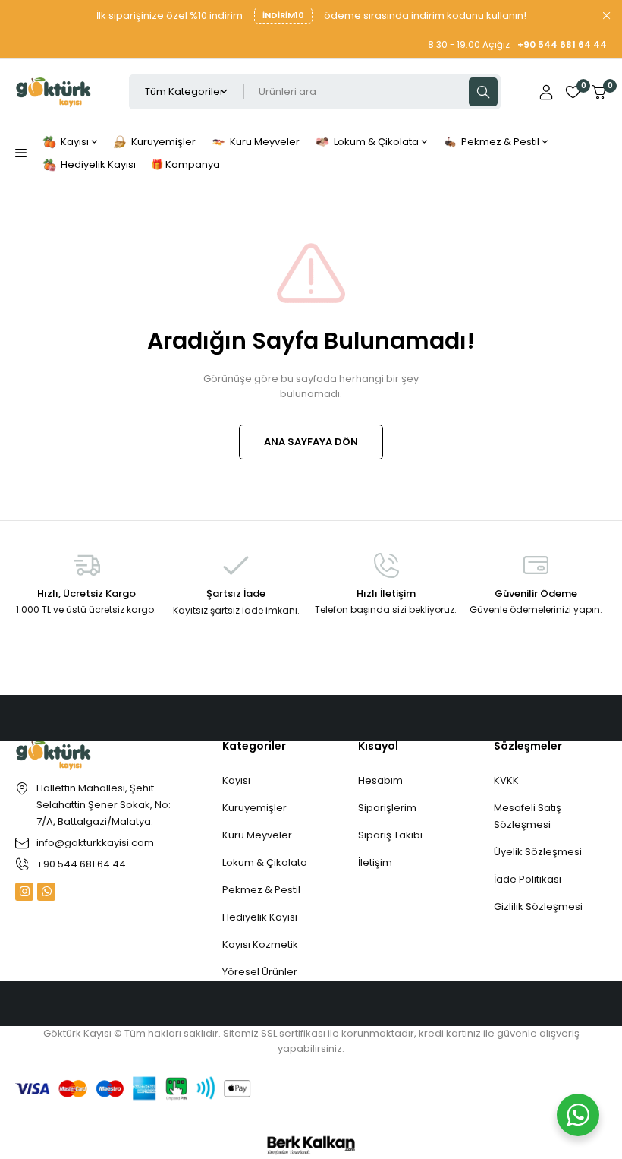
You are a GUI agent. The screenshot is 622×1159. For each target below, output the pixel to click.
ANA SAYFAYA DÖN (311, 441)
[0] (599, 92)
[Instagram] (24, 892)
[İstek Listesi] (572, 91)
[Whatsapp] (46, 892)
